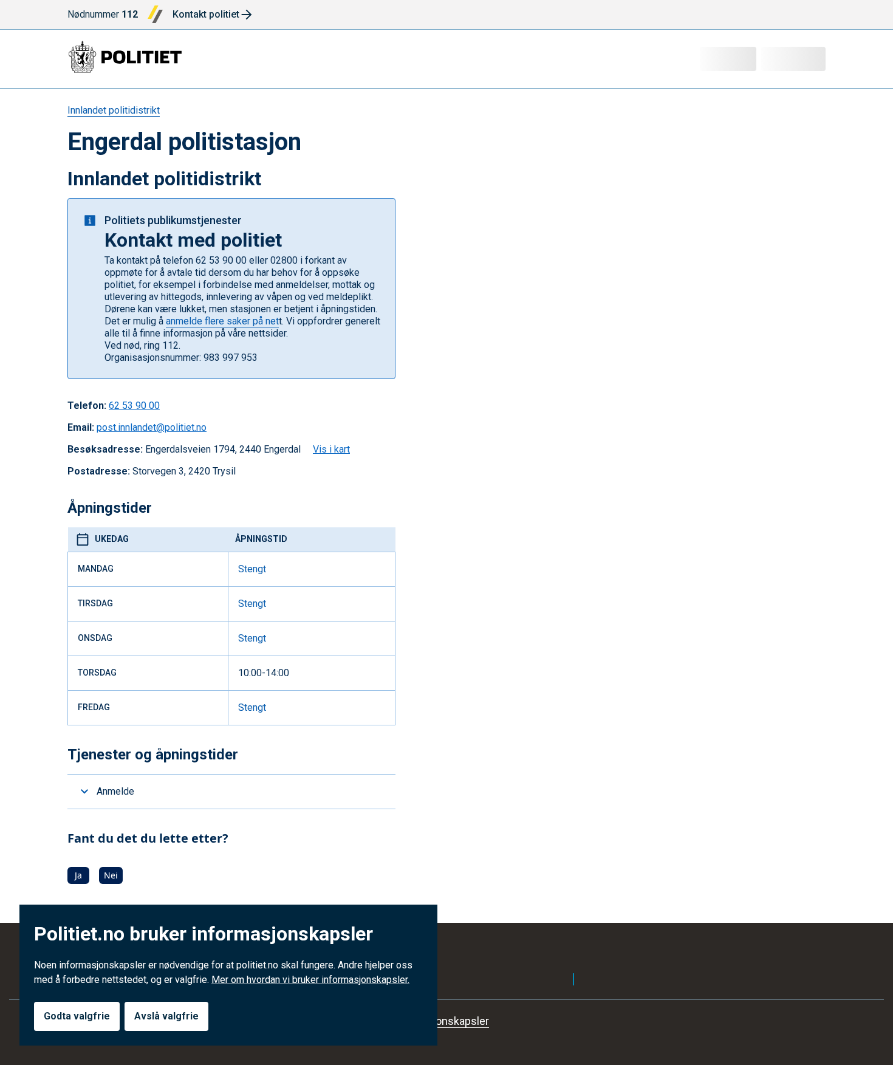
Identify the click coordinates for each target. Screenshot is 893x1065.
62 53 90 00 (134, 405)
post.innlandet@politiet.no (152, 427)
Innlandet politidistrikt (113, 110)
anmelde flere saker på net (222, 321)
